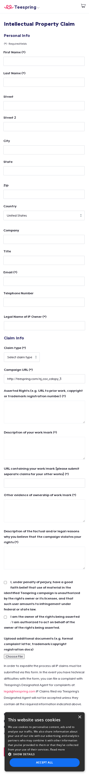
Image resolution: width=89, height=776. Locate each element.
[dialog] (45, 741)
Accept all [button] (44, 762)
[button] (44, 754)
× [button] (79, 717)
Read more (57, 749)
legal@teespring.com (19, 691)
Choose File (14, 656)
